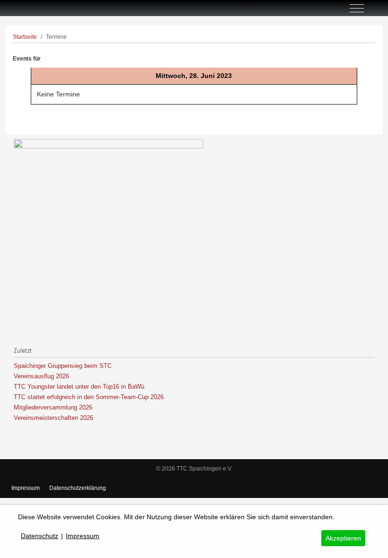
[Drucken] (372, 53)
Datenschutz (39, 536)
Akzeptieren (343, 538)
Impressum (25, 488)
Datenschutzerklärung (77, 488)
